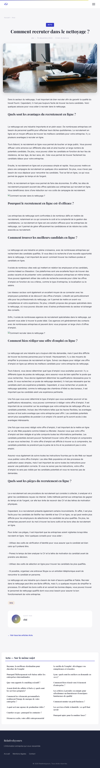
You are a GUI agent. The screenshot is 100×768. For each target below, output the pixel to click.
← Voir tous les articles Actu (20, 635)
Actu (13, 18)
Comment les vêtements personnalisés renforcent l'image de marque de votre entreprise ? (23, 699)
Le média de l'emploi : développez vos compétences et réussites (69, 667)
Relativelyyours (13, 740)
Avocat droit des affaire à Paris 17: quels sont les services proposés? (26, 689)
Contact (32, 754)
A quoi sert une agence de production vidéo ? (26, 707)
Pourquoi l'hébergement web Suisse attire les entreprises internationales (26, 675)
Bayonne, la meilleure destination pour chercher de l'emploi (23, 667)
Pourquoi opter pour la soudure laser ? (69, 715)
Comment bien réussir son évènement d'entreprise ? (69, 683)
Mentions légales (19, 754)
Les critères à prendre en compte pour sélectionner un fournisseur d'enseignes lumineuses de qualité (70, 693)
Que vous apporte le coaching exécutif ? (23, 682)
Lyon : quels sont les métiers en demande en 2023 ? (72, 675)
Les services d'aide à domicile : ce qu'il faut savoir (71, 708)
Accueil (7, 18)
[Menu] (93, 4)
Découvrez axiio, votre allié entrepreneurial (25, 718)
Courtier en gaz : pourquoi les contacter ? (24, 712)
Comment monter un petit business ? (69, 701)
